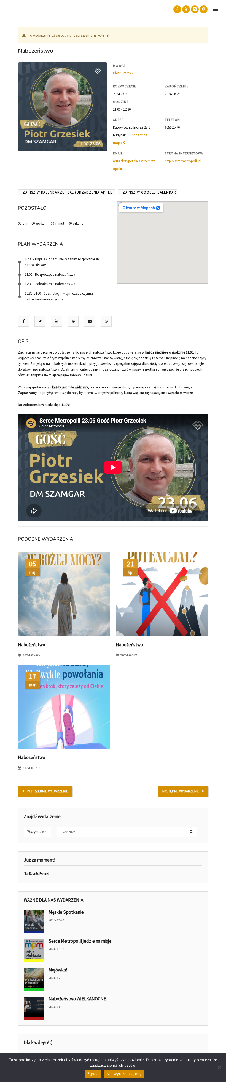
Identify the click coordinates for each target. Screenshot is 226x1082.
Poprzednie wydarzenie (47, 791)
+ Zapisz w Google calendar (147, 192)
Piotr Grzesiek (123, 73)
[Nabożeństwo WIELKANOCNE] (34, 1008)
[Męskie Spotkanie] (34, 921)
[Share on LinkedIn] (56, 321)
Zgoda (92, 1074)
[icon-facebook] (177, 9)
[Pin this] (73, 321)
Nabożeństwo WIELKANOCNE (77, 999)
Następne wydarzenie (180, 791)
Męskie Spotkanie (66, 912)
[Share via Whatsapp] (106, 321)
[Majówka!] (34, 979)
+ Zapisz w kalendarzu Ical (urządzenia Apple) (66, 192)
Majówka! (58, 970)
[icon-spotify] (204, 9)
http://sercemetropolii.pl (183, 161)
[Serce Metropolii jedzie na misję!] (34, 950)
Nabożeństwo (31, 645)
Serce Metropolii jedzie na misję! (81, 941)
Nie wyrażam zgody (124, 1074)
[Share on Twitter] (40, 321)
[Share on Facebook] (24, 321)
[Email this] (90, 321)
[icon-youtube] (186, 9)
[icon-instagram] (195, 9)
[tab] (23, 342)
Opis (23, 341)
